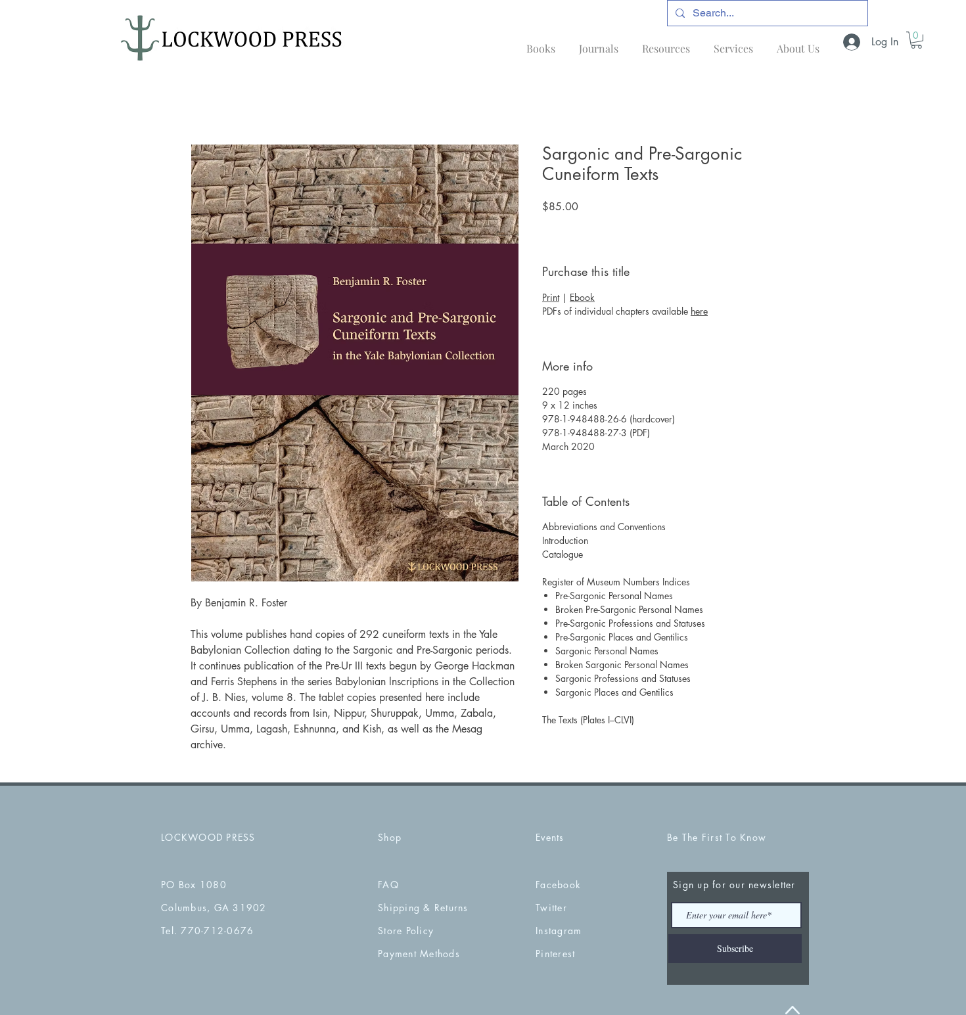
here (699, 311)
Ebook (582, 297)
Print (550, 297)
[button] (916, 40)
